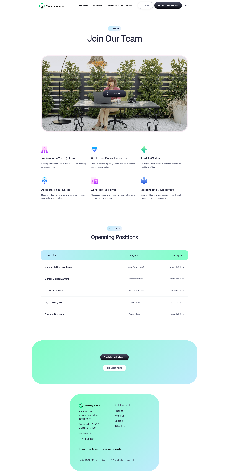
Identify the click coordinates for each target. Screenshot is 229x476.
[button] (84, 5)
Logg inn (145, 5)
